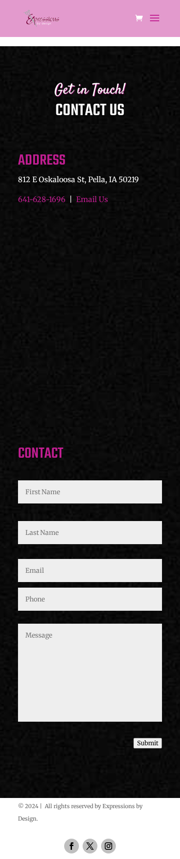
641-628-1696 (42, 199)
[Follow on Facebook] (71, 846)
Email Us (92, 199)
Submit (147, 743)
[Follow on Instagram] (108, 846)
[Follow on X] (90, 846)
